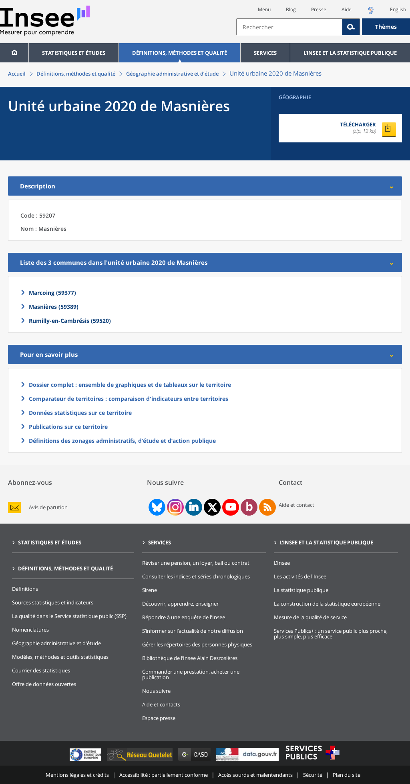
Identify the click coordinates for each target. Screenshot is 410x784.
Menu (264, 9)
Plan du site (346, 774)
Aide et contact (296, 504)
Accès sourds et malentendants (255, 774)
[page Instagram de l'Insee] (174, 507)
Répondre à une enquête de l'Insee (183, 617)
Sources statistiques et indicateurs (52, 602)
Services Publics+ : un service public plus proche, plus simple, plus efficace (331, 633)
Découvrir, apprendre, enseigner (180, 603)
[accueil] (14, 52)
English (398, 9)
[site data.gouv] (248, 760)
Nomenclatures (30, 629)
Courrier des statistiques (41, 670)
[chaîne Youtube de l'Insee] (230, 507)
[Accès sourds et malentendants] (371, 12)
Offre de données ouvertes (44, 684)
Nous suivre (156, 690)
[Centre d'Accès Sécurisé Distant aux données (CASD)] (195, 760)
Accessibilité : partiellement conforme (163, 774)
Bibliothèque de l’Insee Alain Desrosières (189, 658)
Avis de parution (48, 507)
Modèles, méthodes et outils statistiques (60, 656)
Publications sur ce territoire (68, 426)
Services (265, 52)
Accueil (17, 73)
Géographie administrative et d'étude (56, 643)
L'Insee (282, 562)
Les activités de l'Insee (300, 576)
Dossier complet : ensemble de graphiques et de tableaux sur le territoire (130, 384)
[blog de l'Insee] (249, 507)
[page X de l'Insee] (212, 507)
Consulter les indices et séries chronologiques (196, 576)
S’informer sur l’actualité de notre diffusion (192, 630)
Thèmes (386, 26)
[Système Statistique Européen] (86, 760)
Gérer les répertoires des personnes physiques (197, 644)
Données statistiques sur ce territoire (80, 412)
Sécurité (312, 774)
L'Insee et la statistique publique (350, 52)
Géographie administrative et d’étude (172, 73)
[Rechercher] (351, 26)
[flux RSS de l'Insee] (267, 507)
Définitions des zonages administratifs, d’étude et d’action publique (122, 440)
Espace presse (158, 718)
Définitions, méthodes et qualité (179, 52)
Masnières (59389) (53, 306)
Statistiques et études (73, 52)
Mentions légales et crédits (77, 774)
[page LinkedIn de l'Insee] (194, 507)
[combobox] (323, 26)
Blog (291, 9)
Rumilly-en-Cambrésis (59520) (70, 320)
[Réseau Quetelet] (140, 760)
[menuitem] (14, 52)
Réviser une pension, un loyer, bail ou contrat (195, 562)
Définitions (25, 588)
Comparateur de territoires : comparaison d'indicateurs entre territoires (128, 398)
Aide (347, 9)
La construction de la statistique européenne (327, 603)
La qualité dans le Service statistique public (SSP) (69, 616)
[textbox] (289, 26)
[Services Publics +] (312, 760)
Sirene (149, 590)
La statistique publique (301, 590)
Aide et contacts (161, 704)
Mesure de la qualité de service (310, 617)
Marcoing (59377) (52, 292)
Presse (318, 9)
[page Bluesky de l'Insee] (156, 507)
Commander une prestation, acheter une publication (190, 674)
